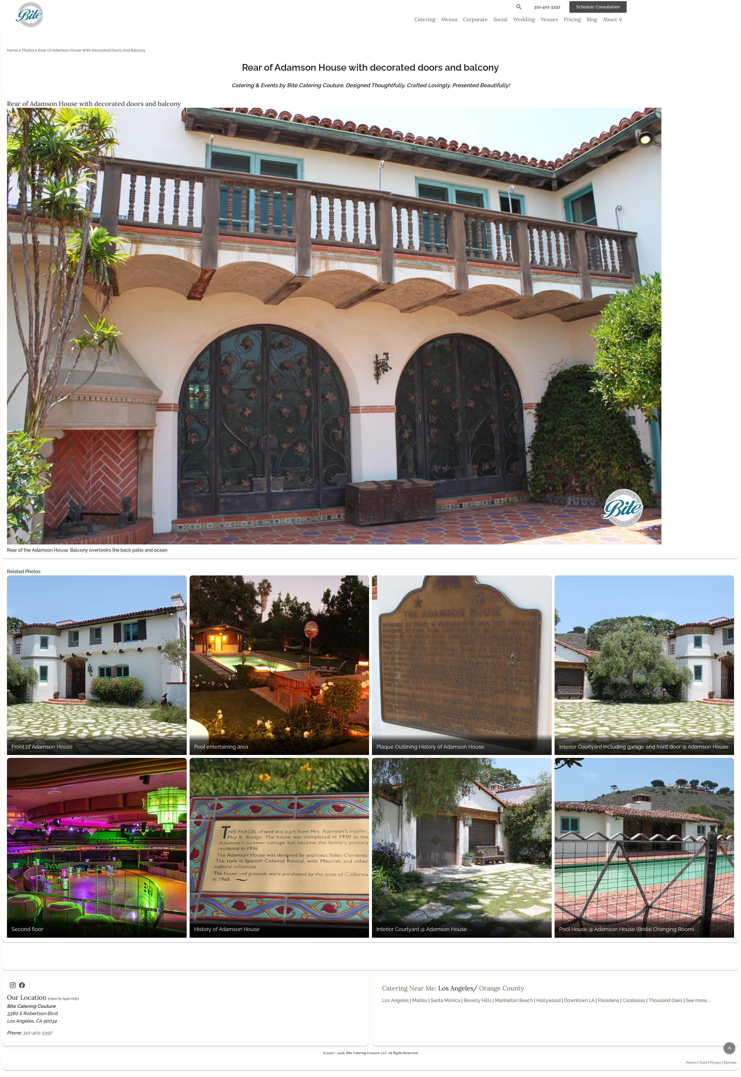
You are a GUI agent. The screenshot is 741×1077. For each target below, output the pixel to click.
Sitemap (730, 1062)
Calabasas (634, 1000)
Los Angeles (395, 1000)
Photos (28, 50)
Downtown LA (579, 1000)
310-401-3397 (37, 1033)
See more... (697, 1000)
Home (13, 50)
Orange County (501, 988)
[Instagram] (13, 985)
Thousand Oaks (666, 1000)
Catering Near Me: (409, 988)
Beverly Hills (477, 1000)
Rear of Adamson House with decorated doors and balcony (91, 50)
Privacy (715, 1062)
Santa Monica (445, 1000)
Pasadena (608, 1000)
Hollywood (548, 1000)
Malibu (419, 1000)
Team (703, 1062)
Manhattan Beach (514, 1000)
